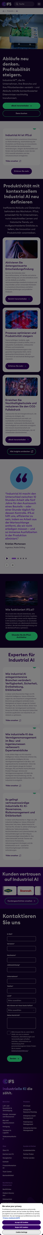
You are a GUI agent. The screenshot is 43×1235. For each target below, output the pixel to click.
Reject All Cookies (21, 1227)
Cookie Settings (21, 1232)
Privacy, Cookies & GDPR (11, 1218)
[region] (21, 1219)
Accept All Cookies (21, 1222)
